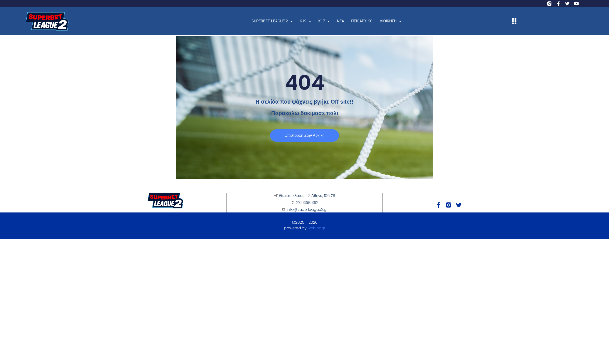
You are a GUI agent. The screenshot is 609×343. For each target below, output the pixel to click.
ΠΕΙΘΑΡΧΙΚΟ (362, 21)
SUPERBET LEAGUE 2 (269, 21)
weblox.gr (316, 228)
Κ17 (321, 21)
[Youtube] (576, 3)
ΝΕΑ (340, 21)
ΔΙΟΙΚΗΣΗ (388, 21)
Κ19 (303, 21)
